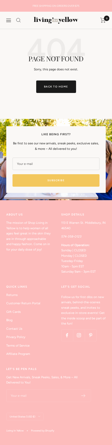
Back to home (56, 86)
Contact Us (14, 329)
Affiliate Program (18, 354)
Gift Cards (13, 312)
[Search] (18, 20)
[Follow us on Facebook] (67, 335)
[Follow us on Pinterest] (90, 335)
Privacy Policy (15, 337)
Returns (12, 295)
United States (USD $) (22, 416)
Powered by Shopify (42, 430)
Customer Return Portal (23, 303)
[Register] (83, 395)
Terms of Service (18, 345)
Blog (9, 320)
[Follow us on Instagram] (79, 335)
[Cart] (103, 20)
